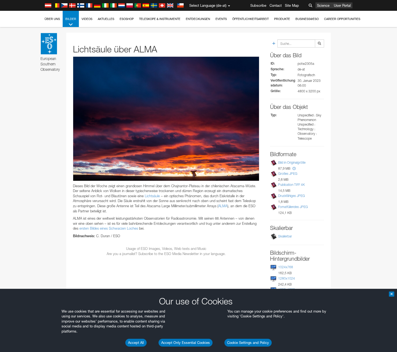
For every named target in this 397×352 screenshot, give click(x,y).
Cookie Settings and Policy (248, 342)
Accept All (136, 342)
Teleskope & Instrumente (159, 19)
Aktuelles (106, 19)
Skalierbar (285, 236)
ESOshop (127, 19)
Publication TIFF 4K (291, 185)
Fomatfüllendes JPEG (293, 207)
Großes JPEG (287, 174)
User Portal (342, 5)
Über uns (52, 19)
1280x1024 (286, 278)
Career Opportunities (342, 19)
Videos (87, 19)
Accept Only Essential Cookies (185, 342)
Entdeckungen (198, 19)
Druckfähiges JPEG (291, 196)
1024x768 (285, 267)
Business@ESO (307, 19)
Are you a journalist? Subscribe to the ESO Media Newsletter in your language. (166, 254)
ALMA (222, 206)
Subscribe (258, 5)
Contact (276, 5)
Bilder (70, 19)
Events (221, 19)
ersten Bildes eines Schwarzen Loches (108, 228)
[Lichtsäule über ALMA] (166, 118)
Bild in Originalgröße (291, 162)
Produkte (282, 19)
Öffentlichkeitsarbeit (250, 19)
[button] (294, 168)
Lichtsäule (152, 196)
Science (323, 5)
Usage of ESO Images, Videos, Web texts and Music (166, 248)
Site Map (292, 5)
